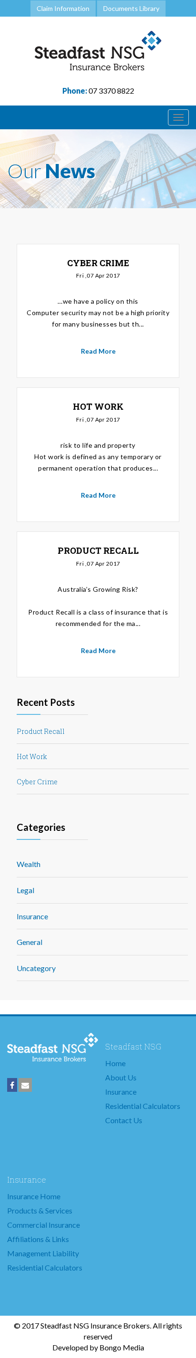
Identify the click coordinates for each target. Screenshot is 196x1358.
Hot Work (32, 756)
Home (115, 1063)
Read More (98, 351)
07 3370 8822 (98, 90)
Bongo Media (121, 1347)
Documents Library (131, 8)
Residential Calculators (142, 1105)
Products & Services (39, 1210)
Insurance (32, 916)
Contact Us (123, 1120)
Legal (25, 890)
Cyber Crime (37, 781)
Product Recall (41, 731)
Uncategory (36, 968)
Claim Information (63, 8)
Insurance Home (33, 1196)
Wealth (28, 863)
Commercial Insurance (43, 1224)
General (29, 941)
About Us (121, 1077)
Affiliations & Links (38, 1238)
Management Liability (43, 1253)
